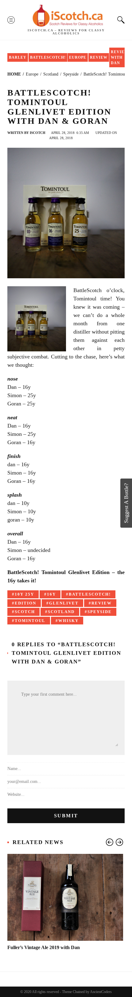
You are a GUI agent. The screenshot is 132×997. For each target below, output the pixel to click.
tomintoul (30, 620)
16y (51, 594)
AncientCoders (100, 992)
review (101, 603)
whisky (68, 620)
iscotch (37, 133)
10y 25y (24, 594)
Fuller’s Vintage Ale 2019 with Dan (43, 947)
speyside (99, 611)
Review (98, 57)
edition (25, 603)
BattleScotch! (48, 57)
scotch (25, 611)
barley (17, 57)
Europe (77, 57)
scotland (61, 611)
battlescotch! (90, 594)
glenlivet (64, 603)
